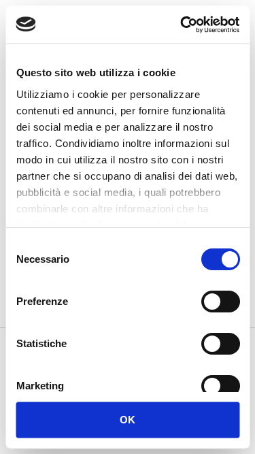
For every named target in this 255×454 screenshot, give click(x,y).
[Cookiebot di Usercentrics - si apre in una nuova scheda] (181, 24)
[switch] (220, 303)
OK (128, 419)
